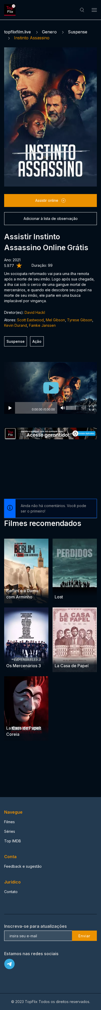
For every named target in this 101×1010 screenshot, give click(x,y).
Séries (9, 831)
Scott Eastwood (30, 320)
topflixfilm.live (17, 31)
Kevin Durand (15, 325)
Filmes (9, 822)
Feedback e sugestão (23, 866)
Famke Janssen (42, 325)
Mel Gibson (55, 320)
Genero (49, 31)
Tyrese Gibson (79, 320)
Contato (11, 891)
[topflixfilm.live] (10, 10)
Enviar (84, 936)
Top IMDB (12, 841)
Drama (12, 581)
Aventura (25, 656)
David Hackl (35, 312)
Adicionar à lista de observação (51, 218)
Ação (36, 341)
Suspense (77, 31)
